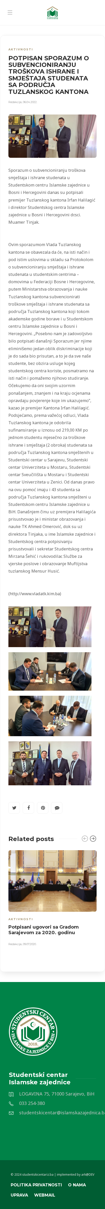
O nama (77, 1185)
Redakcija (15, 102)
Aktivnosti (20, 49)
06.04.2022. (30, 102)
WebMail (44, 1195)
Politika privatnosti (36, 1185)
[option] (52, 899)
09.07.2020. (29, 944)
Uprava (19, 1195)
